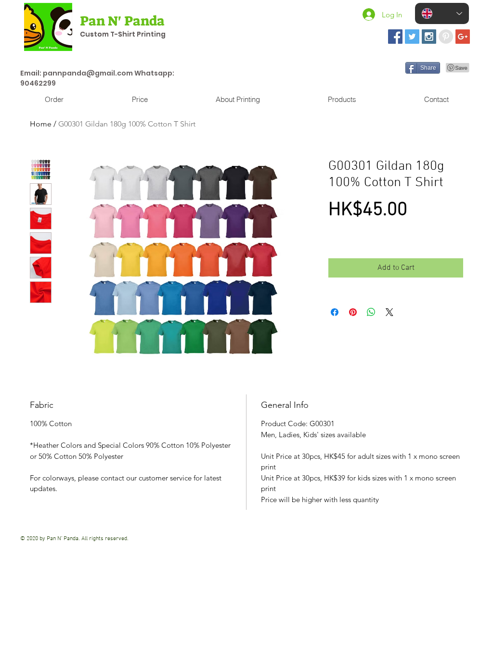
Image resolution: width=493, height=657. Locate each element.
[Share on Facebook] (334, 312)
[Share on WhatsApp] (371, 312)
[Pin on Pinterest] (353, 312)
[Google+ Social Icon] (462, 36)
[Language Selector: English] (442, 13)
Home (41, 123)
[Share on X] (389, 312)
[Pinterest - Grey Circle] (446, 36)
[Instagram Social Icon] (429, 36)
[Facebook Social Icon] (395, 36)
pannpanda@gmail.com (88, 73)
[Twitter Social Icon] (412, 36)
